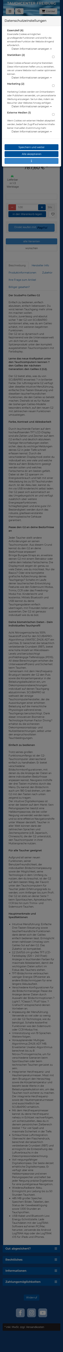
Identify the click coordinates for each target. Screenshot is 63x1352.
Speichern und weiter (32, 147)
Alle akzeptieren (31, 154)
